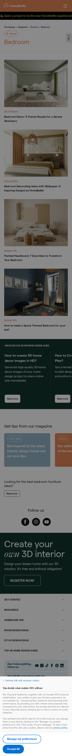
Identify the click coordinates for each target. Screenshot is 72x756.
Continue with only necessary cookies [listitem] (22, 680)
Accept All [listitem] (13, 749)
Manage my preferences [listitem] (22, 739)
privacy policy (60, 727)
